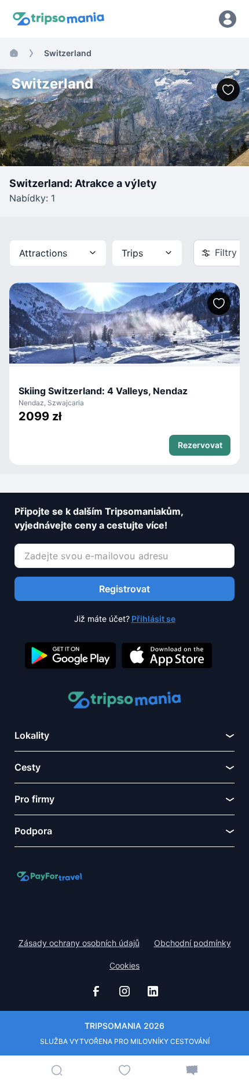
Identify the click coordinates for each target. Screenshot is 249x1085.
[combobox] (58, 253)
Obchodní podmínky (192, 943)
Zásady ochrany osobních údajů (79, 943)
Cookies (124, 966)
